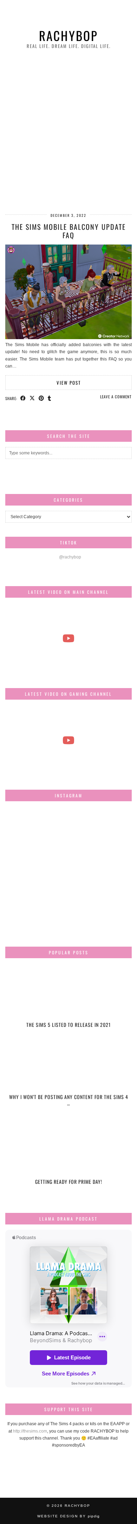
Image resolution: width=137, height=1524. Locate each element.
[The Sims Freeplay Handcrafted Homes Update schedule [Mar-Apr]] (68, 740)
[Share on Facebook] (23, 398)
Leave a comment (116, 396)
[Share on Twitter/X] (32, 398)
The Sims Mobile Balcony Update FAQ (69, 230)
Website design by (68, 1516)
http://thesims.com (30, 1431)
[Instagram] (26, 827)
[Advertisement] (68, 132)
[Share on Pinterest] (41, 398)
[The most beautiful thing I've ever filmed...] (68, 638)
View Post (69, 382)
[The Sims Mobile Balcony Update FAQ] (68, 337)
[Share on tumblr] (49, 398)
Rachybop (68, 35)
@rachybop (70, 557)
